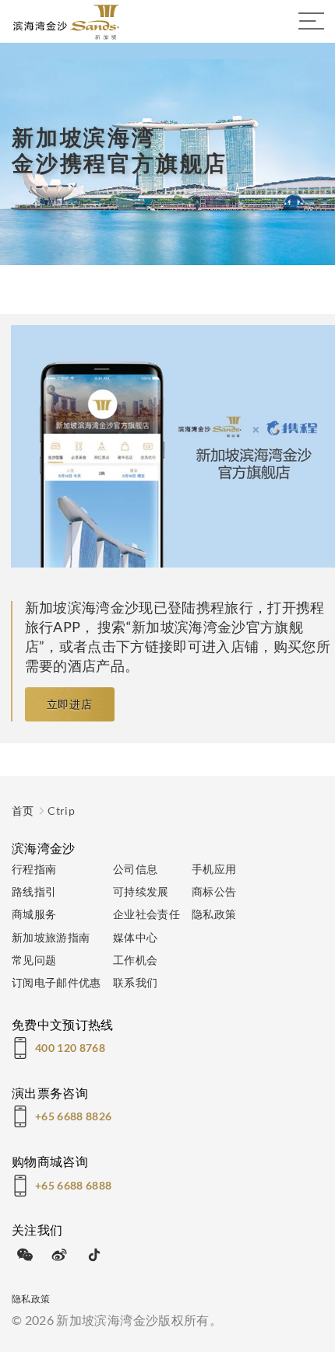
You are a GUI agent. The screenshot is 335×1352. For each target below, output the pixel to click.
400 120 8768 (70, 1047)
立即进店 (70, 704)
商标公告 (214, 891)
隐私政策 (214, 914)
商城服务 (34, 914)
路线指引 (34, 891)
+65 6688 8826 (73, 1116)
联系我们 (135, 982)
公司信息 (135, 868)
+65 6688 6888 (73, 1185)
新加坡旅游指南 (51, 937)
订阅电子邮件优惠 (56, 982)
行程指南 (34, 868)
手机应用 (214, 868)
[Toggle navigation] (311, 21)
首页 (23, 810)
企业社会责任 (146, 914)
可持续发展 (141, 891)
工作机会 (135, 959)
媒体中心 (135, 937)
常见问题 (34, 959)
